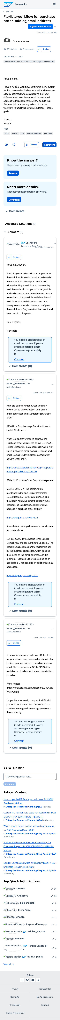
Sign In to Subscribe (40, 26)
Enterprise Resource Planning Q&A (24, 807)
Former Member (21, 41)
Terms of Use (45, 989)
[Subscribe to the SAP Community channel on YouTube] (32, 980)
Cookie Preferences (15, 1013)
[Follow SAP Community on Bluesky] (27, 980)
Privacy (15, 989)
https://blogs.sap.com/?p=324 (22, 517)
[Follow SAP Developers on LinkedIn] (38, 980)
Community (21, 4)
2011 (7, 133)
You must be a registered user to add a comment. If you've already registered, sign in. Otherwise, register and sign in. (29, 347)
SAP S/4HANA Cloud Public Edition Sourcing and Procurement (29, 61)
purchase (48, 133)
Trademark (15, 1005)
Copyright (15, 997)
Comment (49, 145)
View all (7, 964)
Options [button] (54, 27)
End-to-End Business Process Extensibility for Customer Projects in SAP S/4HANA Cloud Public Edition (28, 846)
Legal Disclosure (45, 997)
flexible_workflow (34, 133)
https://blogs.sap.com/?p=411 (22, 575)
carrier (14, 133)
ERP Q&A (9, 11)
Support (45, 1005)
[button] (39, 49)
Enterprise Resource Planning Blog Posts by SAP (31, 833)
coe (22, 133)
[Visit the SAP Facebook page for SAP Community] (22, 980)
